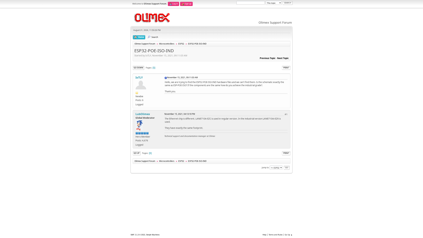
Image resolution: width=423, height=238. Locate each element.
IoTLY (139, 77)
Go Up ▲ (288, 234)
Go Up (136, 153)
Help (265, 234)
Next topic (283, 58)
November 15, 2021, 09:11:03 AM (182, 77)
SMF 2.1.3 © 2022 (138, 235)
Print (286, 67)
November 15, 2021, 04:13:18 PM (179, 114)
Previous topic (267, 58)
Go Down (138, 67)
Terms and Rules (276, 234)
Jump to (265, 167)
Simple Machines (153, 235)
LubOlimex (142, 114)
